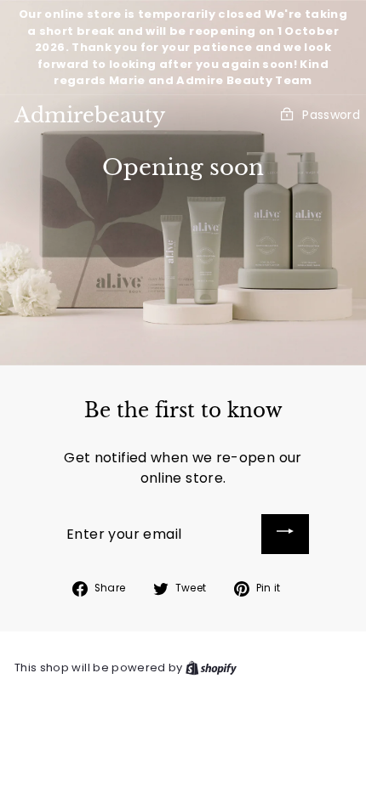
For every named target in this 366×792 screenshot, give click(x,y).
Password (331, 114)
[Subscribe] (285, 534)
